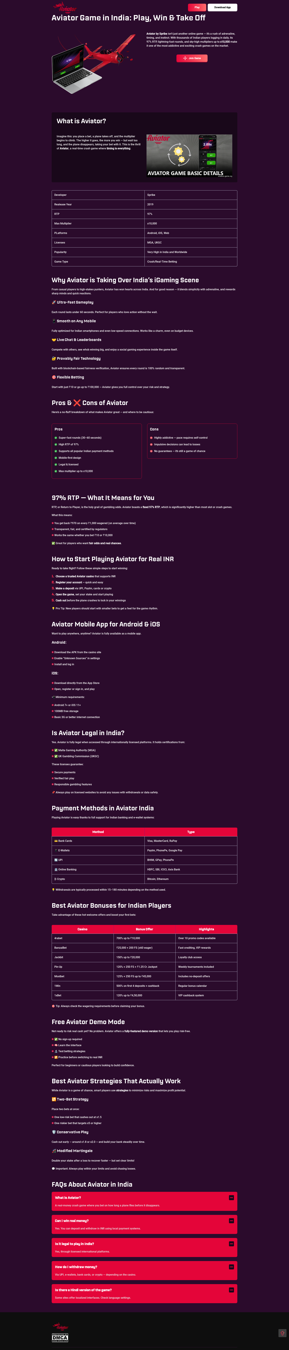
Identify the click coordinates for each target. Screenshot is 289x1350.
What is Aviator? (68, 1197)
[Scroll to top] (282, 1333)
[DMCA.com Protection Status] (60, 1338)
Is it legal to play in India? (74, 1244)
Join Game (195, 58)
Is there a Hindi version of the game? (83, 1290)
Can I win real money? (72, 1221)
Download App (222, 7)
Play (197, 7)
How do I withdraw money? (76, 1267)
